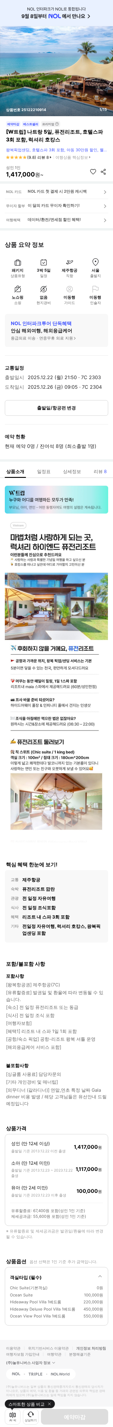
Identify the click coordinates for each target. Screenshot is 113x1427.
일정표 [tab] (44, 471)
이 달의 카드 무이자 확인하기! (54, 205)
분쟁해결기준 (80, 1354)
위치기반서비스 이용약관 (48, 1348)
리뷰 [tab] (100, 471)
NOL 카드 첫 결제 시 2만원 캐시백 (57, 191)
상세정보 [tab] (72, 471)
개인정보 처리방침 (91, 1348)
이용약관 (13, 1348)
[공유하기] (103, 171)
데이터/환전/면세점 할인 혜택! (54, 219)
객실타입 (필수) (26, 1277)
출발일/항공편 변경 (56, 408)
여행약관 (54, 1354)
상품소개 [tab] (15, 471)
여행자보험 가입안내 (22, 1354)
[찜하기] (93, 171)
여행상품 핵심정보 (71, 157)
